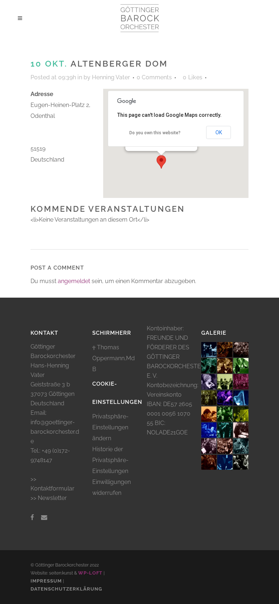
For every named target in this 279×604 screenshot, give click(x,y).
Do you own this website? (155, 132)
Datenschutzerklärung (66, 589)
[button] (161, 162)
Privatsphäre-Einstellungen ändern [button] (110, 427)
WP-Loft (90, 573)
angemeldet (74, 281)
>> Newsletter (49, 497)
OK (218, 132)
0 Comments (154, 77)
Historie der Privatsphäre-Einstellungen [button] (110, 460)
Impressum (46, 581)
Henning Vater (111, 77)
